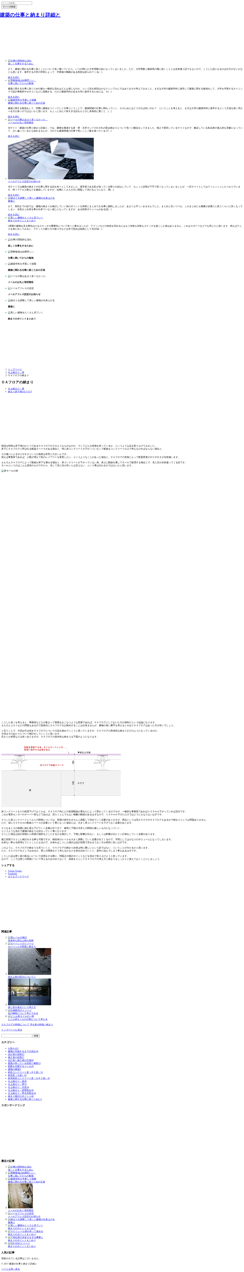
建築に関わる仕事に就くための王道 (26, 103)
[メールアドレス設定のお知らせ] (51, 178)
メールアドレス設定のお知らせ (24, 181)
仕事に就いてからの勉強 (21, 83)
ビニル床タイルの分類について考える (27, 1019)
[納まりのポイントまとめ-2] (19, 1243)
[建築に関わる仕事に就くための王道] (22, 100)
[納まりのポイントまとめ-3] (25, 1237)
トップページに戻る (11, 1030)
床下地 (18, 391)
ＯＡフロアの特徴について (15, 1024)
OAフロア (27, 391)
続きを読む (14, 77)
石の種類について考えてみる (23, 1013)
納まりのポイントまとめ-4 (22, 1234)
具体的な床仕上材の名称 (21, 940)
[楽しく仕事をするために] (20, 61)
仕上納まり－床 (16, 388)
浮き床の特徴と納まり (41, 1024)
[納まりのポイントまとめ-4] (25, 1231)
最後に (11, 201)
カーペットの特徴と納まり (22, 946)
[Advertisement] (122, 33)
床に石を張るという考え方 (22, 1007)
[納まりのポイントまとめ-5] (25, 217)
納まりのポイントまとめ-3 (22, 1240)
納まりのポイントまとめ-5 (22, 220)
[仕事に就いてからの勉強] (22, 80)
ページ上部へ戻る (10, 1269)
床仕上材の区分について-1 (22, 977)
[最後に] (31, 198)
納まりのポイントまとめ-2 (22, 1246)
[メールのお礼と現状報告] (28, 119)
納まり (11, 391)
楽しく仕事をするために (21, 63)
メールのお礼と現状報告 (21, 122)
